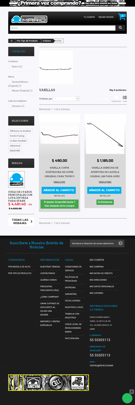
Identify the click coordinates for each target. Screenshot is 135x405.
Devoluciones (72, 300)
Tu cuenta (89, 17)
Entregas (70, 287)
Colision (47, 41)
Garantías (71, 294)
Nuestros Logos (74, 307)
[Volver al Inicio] (11, 41)
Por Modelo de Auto (19, 266)
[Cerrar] (131, 391)
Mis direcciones (98, 280)
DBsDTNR (15, 150)
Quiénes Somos (48, 280)
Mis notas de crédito (101, 273)
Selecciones (20, 121)
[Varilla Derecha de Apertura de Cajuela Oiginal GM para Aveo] (105, 134)
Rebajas (17, 163)
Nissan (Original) (22, 90)
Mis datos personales (102, 286)
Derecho (18, 106)
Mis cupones (96, 293)
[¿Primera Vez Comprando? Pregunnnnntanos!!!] (67, 3)
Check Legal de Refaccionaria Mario (73, 328)
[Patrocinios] (56, 382)
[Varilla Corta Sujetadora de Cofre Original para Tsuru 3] (59, 134)
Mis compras (97, 266)
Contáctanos (47, 273)
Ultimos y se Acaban (20, 131)
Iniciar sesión (106, 17)
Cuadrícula (116, 101)
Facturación (72, 338)
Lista (125, 101)
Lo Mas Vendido (18, 141)
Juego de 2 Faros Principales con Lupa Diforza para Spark (20, 196)
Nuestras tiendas (50, 266)
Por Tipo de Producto (27, 41)
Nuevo (17, 66)
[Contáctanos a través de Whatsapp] (127, 398)
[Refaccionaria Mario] (29, 19)
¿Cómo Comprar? (49, 297)
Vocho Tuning (17, 136)
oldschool (15, 146)
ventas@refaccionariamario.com (108, 365)
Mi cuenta (97, 260)
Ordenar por (46, 98)
